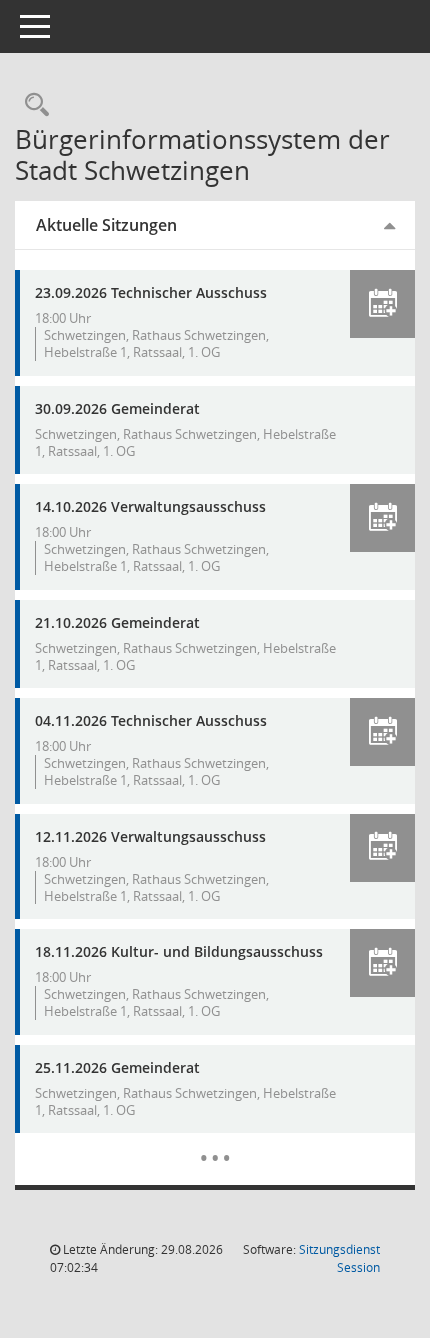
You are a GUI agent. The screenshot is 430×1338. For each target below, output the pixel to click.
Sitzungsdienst (339, 1258)
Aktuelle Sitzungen (106, 225)
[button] (382, 304)
